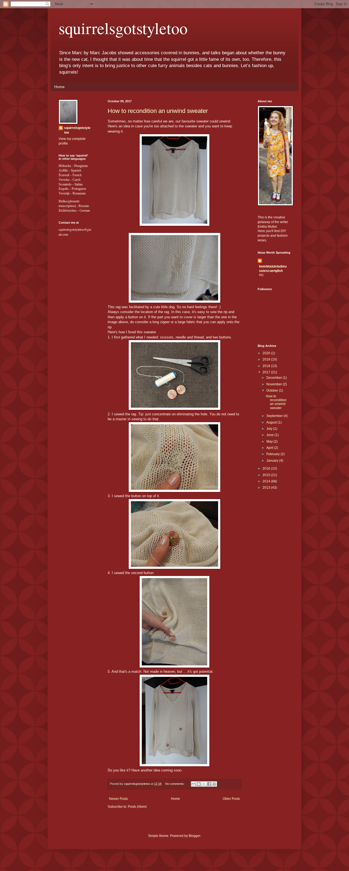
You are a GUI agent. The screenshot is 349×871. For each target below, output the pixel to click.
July (269, 429)
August (272, 422)
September (275, 416)
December (274, 378)
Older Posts (231, 799)
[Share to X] (204, 784)
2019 (267, 359)
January (272, 460)
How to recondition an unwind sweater (158, 110)
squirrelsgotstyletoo (123, 28)
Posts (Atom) (137, 807)
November (274, 384)
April (270, 448)
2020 (267, 353)
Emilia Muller (267, 227)
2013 (267, 487)
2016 (267, 468)
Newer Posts (118, 799)
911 (261, 275)
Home (59, 87)
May (269, 441)
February (273, 454)
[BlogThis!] (198, 784)
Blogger (194, 836)
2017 (267, 372)
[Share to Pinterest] (214, 784)
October (272, 390)
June (270, 435)
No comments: (175, 783)
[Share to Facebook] (209, 784)
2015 (267, 475)
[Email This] (193, 784)
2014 (267, 481)
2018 (267, 366)
